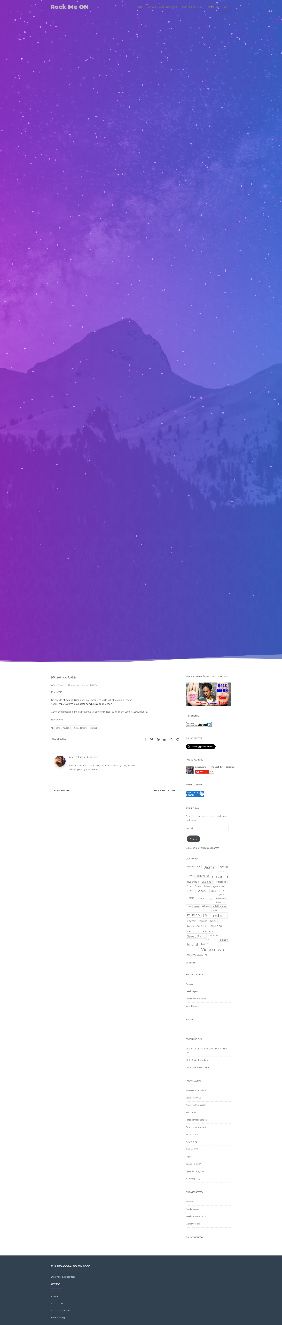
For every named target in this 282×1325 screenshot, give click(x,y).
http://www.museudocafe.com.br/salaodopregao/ (85, 704)
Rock (213, 921)
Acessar (190, 984)
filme (189, 886)
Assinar (193, 839)
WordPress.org (193, 1006)
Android (190, 866)
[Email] (177, 739)
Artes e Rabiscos (194, 1090)
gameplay (219, 886)
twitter (205, 944)
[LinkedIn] (164, 739)
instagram (220, 902)
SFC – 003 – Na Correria (197, 1067)
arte (198, 866)
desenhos (193, 881)
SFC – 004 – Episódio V (197, 1060)
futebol (207, 886)
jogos (196, 906)
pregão (93, 728)
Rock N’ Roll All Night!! (167, 790)
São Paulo (212, 939)
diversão (207, 881)
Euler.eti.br (191, 963)
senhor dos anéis (200, 931)
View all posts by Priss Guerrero (85, 769)
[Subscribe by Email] (195, 796)
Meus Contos (192, 1134)
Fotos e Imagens (194, 1120)
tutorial (192, 944)
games (190, 890)
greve (221, 894)
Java (189, 906)
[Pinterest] (158, 739)
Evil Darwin (191, 1112)
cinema (190, 875)
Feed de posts (192, 991)
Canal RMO (191, 1098)
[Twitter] (151, 739)
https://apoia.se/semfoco (62, 1277)
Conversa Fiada (193, 1105)
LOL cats (206, 906)
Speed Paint (196, 936)
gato (213, 890)
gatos (221, 890)
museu (66, 728)
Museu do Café (71, 700)
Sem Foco (215, 926)
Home (139, 7)
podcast (191, 921)
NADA (95, 685)
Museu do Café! (79, 728)
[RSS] (171, 739)
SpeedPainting (193, 1171)
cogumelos (202, 875)
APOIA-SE (213, 7)
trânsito (224, 939)
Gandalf (202, 891)
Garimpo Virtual (193, 1127)
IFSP (210, 898)
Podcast (190, 1149)
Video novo (212, 949)
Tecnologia (191, 1178)
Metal (215, 910)
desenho (220, 876)
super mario (213, 936)
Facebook (220, 881)
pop (188, 1156)
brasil (224, 867)
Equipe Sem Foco (192, 7)
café (58, 728)
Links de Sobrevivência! (162, 7)
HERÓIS (190, 898)
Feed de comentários (196, 998)
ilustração (221, 898)
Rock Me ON (69, 6)
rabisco (203, 921)
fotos (198, 886)
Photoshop (215, 915)
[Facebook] (145, 739)
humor (200, 898)
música (193, 915)
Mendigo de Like (60, 790)
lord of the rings (219, 906)
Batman (210, 867)
